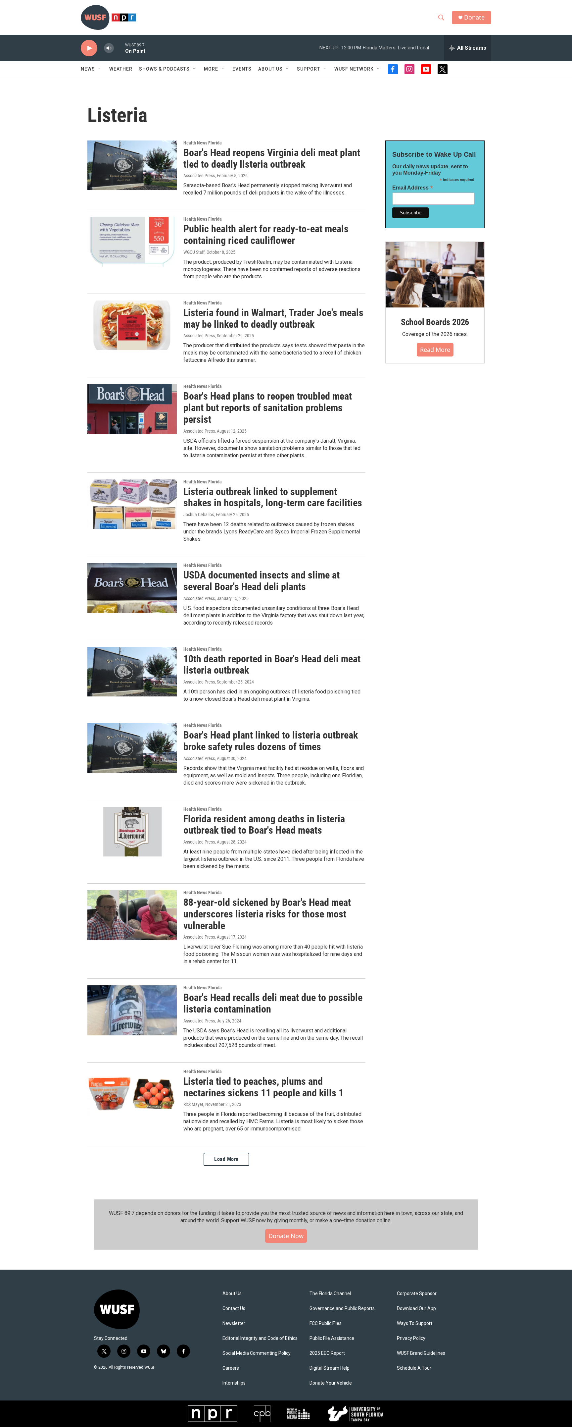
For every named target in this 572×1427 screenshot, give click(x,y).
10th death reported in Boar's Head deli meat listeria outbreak (271, 664)
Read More (435, 350)
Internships (234, 1383)
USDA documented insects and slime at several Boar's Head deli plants (261, 580)
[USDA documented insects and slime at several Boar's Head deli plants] (132, 588)
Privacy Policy (411, 1338)
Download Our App (416, 1308)
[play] (89, 48)
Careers (230, 1368)
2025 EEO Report (327, 1353)
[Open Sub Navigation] (100, 69)
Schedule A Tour (414, 1368)
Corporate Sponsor (417, 1293)
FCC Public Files (326, 1323)
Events (242, 69)
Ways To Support (414, 1323)
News (88, 69)
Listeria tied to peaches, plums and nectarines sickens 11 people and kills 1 (263, 1087)
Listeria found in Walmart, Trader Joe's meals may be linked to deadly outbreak (273, 318)
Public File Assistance (332, 1338)
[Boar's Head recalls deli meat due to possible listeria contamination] (132, 1010)
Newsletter (233, 1323)
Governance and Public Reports (342, 1308)
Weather (120, 69)
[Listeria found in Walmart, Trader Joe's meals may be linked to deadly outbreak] (132, 325)
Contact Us (233, 1308)
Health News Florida (202, 142)
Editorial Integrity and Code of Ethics (260, 1338)
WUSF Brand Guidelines (421, 1353)
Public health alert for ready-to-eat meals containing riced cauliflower (266, 234)
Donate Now (286, 1236)
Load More (226, 1159)
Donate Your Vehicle (331, 1383)
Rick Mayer (193, 1104)
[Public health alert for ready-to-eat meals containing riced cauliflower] (132, 241)
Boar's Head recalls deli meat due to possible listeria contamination (272, 1003)
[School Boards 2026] (435, 275)
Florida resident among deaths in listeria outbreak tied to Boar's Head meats (264, 824)
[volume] (109, 48)
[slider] (119, 47)
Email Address (412, 188)
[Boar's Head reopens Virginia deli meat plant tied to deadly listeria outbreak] (132, 165)
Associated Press (199, 175)
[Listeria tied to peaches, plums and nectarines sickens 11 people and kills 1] (132, 1094)
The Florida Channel (330, 1293)
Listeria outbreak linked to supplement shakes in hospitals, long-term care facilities (272, 497)
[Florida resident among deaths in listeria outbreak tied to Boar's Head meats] (132, 831)
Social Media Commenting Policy (256, 1353)
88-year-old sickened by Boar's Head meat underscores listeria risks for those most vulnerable (267, 914)
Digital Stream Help (330, 1368)
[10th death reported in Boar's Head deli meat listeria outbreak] (132, 671)
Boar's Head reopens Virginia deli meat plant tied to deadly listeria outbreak (271, 158)
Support (308, 69)
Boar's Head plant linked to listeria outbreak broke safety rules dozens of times (270, 740)
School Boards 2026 (435, 322)
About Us (232, 1293)
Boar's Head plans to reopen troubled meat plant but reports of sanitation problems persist (267, 407)
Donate (474, 17)
